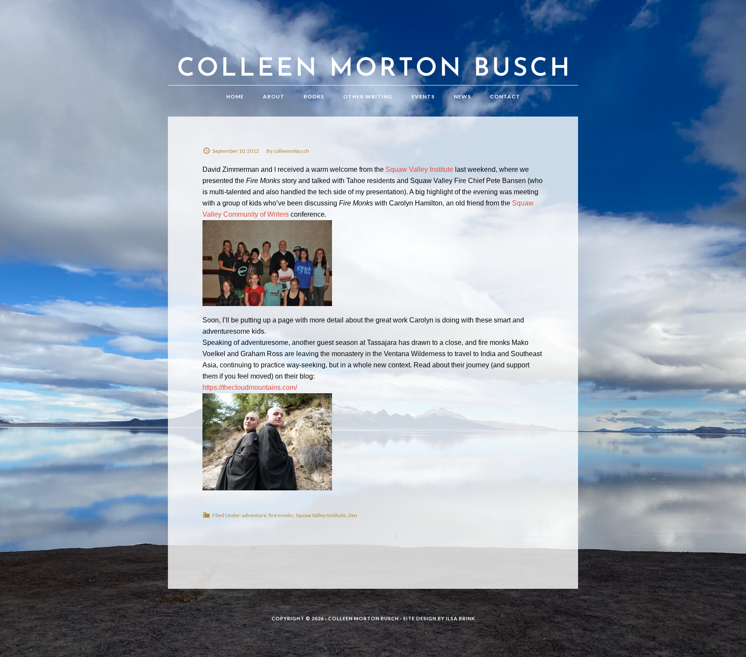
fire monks (281, 515)
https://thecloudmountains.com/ (249, 387)
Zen (352, 515)
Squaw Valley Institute (419, 169)
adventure (254, 515)
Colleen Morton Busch (373, 51)
